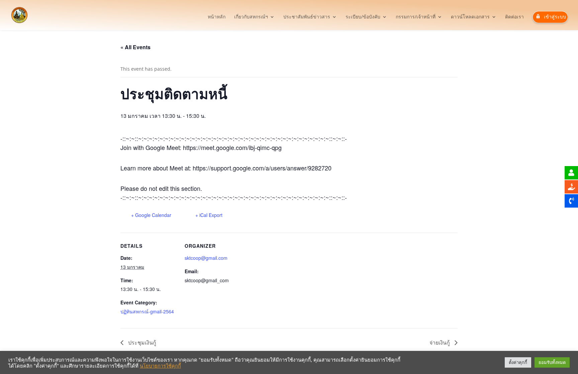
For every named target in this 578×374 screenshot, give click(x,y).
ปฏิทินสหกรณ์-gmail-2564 (147, 311)
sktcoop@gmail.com (206, 257)
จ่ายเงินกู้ (440, 342)
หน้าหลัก (216, 17)
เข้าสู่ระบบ (555, 16)
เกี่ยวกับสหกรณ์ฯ (251, 17)
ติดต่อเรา (514, 17)
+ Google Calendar (151, 215)
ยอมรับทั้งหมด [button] (552, 362)
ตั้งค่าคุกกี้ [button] (518, 362)
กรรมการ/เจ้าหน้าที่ (416, 17)
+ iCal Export (208, 215)
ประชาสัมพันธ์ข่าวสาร (306, 17)
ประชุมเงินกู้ (141, 342)
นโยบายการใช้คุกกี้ (160, 365)
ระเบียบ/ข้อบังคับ (363, 17)
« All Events (135, 47)
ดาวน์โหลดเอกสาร (470, 17)
